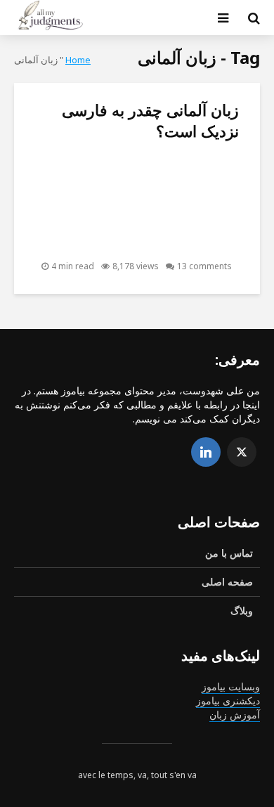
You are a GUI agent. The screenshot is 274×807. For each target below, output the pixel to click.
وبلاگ (241, 610)
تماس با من (229, 553)
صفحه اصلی (227, 581)
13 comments (204, 266)
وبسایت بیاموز (231, 686)
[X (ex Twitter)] (241, 452)
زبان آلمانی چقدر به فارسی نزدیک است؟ (150, 120)
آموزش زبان (234, 714)
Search (125, 70)
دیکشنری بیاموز (228, 700)
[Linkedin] (206, 452)
